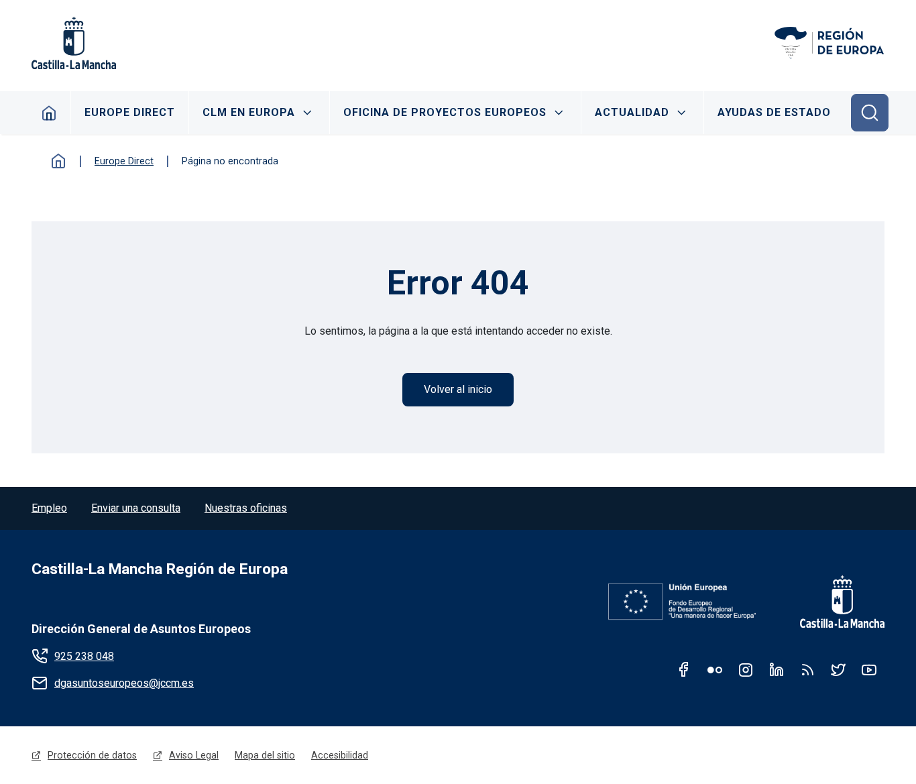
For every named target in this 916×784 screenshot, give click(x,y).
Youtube (869, 669)
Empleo (49, 508)
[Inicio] (829, 43)
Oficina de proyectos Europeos (445, 112)
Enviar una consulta (135, 508)
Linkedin (776, 669)
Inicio (58, 161)
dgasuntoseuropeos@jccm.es (124, 683)
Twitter (838, 669)
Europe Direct (129, 112)
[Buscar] (870, 112)
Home (49, 112)
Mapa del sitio (265, 755)
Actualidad (632, 112)
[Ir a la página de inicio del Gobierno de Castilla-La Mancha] (833, 601)
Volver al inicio (458, 389)
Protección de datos (92, 755)
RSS (807, 669)
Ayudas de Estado (774, 112)
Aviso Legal (194, 755)
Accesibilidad (339, 755)
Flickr (714, 669)
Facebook (684, 669)
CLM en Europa (249, 112)
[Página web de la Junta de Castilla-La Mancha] (74, 43)
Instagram (745, 669)
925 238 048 (84, 656)
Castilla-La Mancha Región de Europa (160, 569)
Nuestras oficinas (246, 508)
